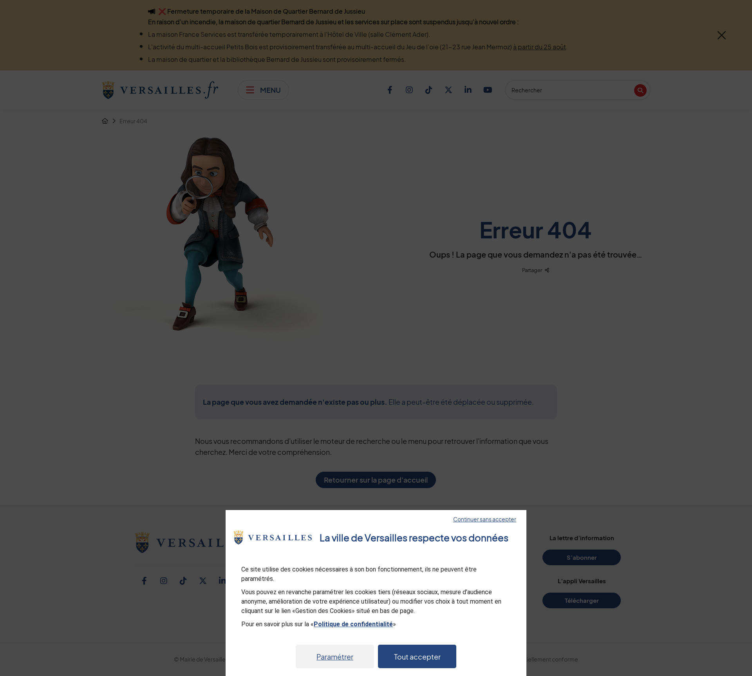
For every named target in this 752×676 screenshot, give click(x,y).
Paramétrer (334, 656)
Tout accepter (417, 656)
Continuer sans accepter (484, 519)
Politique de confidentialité (353, 624)
